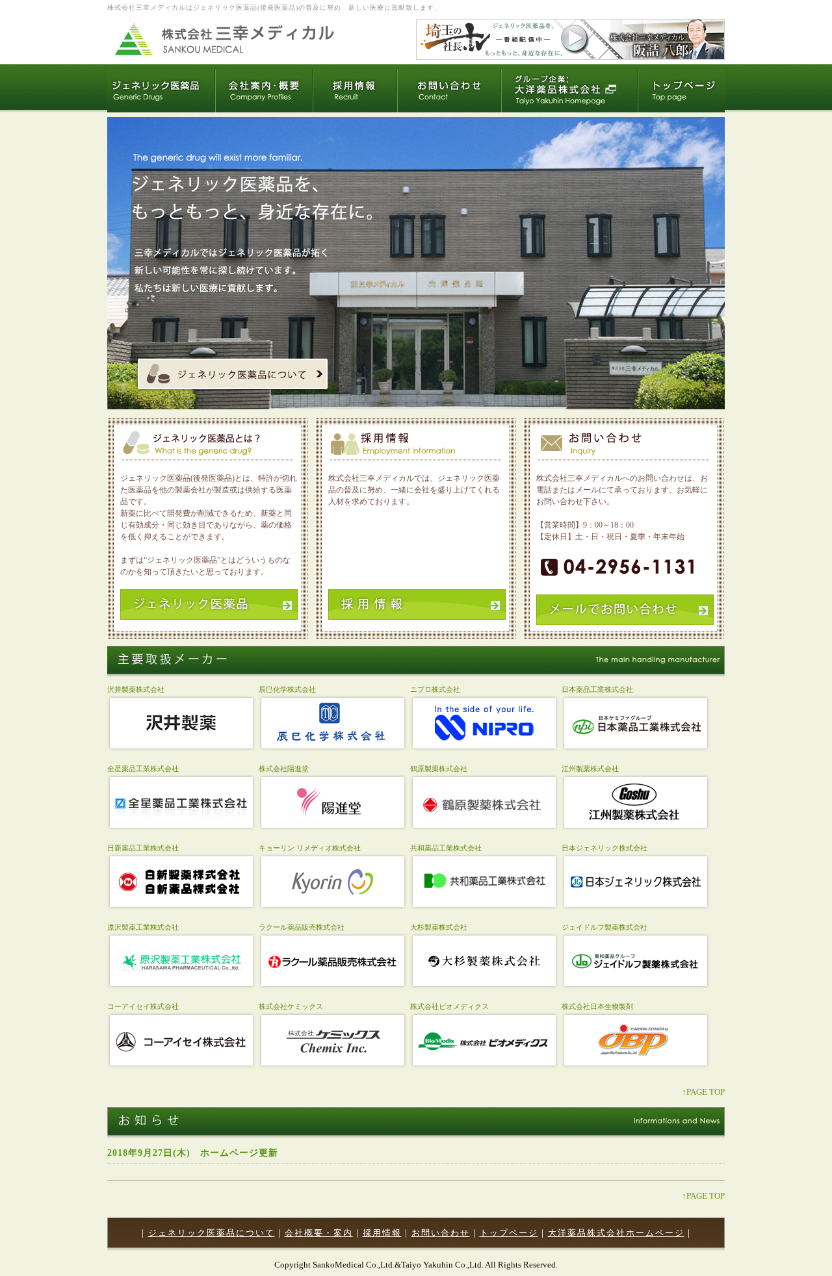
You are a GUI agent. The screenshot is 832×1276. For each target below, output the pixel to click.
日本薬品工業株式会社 (597, 689)
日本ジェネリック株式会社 (604, 848)
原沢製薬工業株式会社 (143, 927)
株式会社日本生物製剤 (597, 1006)
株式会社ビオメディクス (449, 1006)
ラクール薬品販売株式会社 (301, 927)
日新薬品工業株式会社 (143, 848)
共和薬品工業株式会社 (446, 848)
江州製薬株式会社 (590, 768)
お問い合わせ (440, 1233)
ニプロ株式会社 (435, 689)
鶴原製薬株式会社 (438, 768)
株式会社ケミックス (291, 1006)
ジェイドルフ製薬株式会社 (604, 927)
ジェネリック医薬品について (211, 1233)
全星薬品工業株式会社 (143, 768)
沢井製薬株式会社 (135, 689)
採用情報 (382, 1233)
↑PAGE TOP (703, 1092)
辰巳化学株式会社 (287, 689)
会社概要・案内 (319, 1233)
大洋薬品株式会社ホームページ (616, 1233)
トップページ (509, 1233)
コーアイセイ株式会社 (143, 1006)
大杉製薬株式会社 (438, 927)
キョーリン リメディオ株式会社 (310, 848)
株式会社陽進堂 (284, 768)
